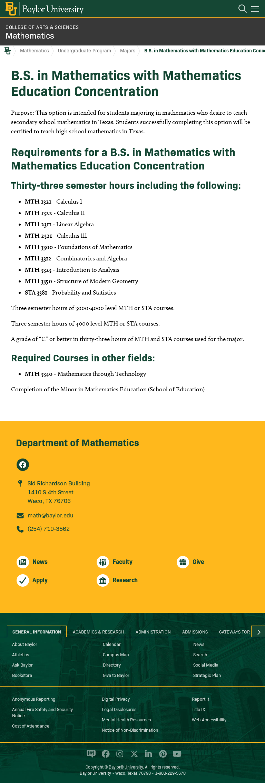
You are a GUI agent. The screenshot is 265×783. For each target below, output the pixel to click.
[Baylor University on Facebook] (104, 757)
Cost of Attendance (30, 725)
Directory (112, 664)
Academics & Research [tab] (98, 631)
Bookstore (22, 675)
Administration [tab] (153, 631)
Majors (127, 50)
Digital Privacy (116, 699)
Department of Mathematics (77, 442)
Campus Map (116, 654)
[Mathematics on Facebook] (23, 465)
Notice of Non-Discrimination (130, 730)
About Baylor (24, 644)
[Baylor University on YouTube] (175, 757)
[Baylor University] (44, 8)
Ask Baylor (22, 664)
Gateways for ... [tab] (237, 631)
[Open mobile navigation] (256, 10)
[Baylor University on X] (133, 757)
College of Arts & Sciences (42, 26)
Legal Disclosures (119, 709)
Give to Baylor (116, 675)
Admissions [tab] (195, 631)
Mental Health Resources (126, 719)
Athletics (20, 654)
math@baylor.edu (50, 515)
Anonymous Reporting (34, 699)
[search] (239, 9)
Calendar (112, 644)
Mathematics (30, 35)
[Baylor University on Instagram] (118, 757)
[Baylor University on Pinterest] (162, 757)
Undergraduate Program (84, 50)
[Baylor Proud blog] (90, 757)
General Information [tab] (36, 631)
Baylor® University (126, 767)
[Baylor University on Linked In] (147, 757)
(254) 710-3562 (49, 528)
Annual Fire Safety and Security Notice (42, 712)
